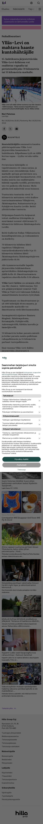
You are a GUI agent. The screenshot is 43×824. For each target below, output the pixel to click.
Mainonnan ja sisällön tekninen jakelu (16, 438)
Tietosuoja (22, 470)
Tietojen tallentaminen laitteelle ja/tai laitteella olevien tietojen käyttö (16, 400)
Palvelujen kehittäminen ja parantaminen (17, 412)
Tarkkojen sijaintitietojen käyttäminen (16, 420)
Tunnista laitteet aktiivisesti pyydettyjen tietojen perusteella (17, 424)
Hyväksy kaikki (21, 459)
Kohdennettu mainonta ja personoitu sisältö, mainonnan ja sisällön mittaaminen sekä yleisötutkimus (19, 407)
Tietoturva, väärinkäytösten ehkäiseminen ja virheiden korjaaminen (19, 434)
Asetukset (21, 464)
